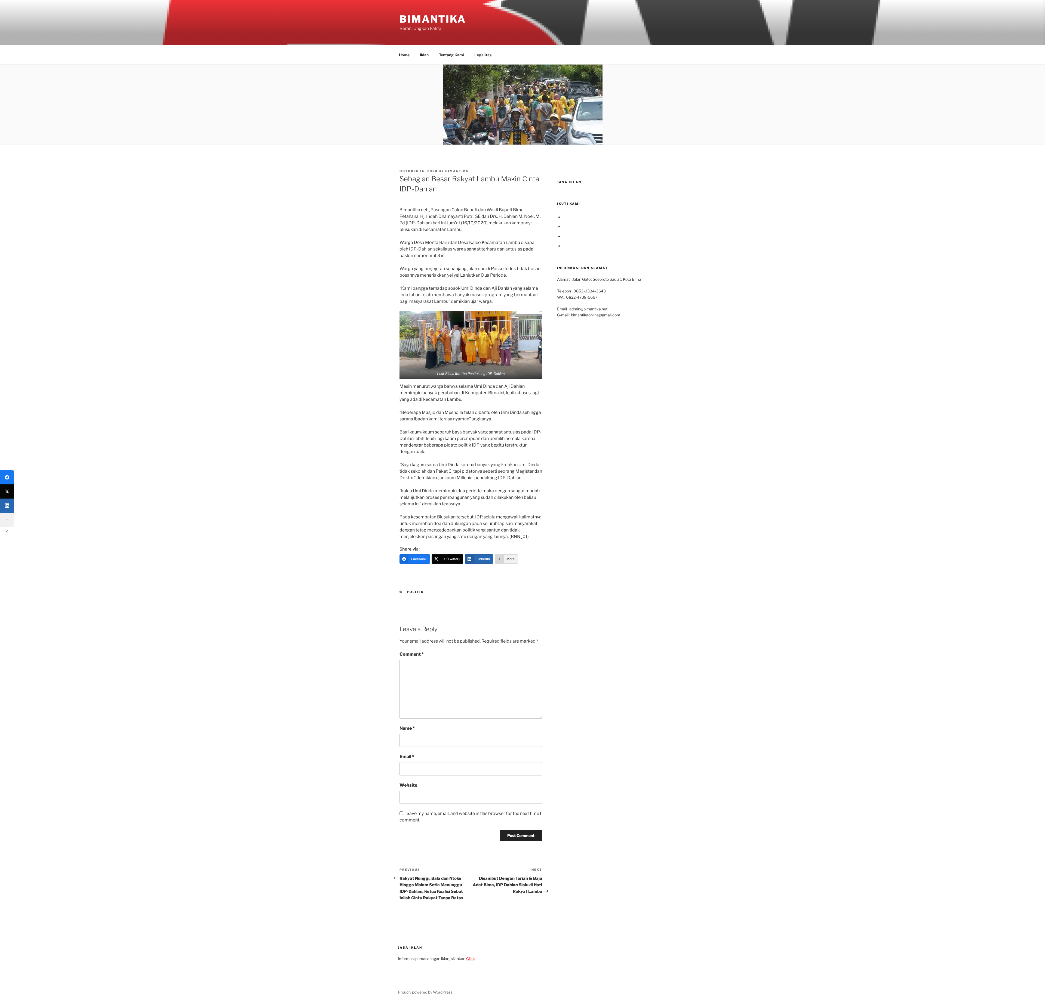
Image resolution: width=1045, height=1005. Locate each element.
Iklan (424, 55)
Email (406, 756)
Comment (411, 654)
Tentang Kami (451, 55)
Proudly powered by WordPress (425, 992)
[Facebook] (7, 477)
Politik (415, 592)
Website (408, 785)
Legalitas (482, 55)
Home (404, 55)
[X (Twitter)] (7, 491)
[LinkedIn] (7, 506)
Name (407, 728)
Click (470, 958)
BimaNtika (432, 19)
